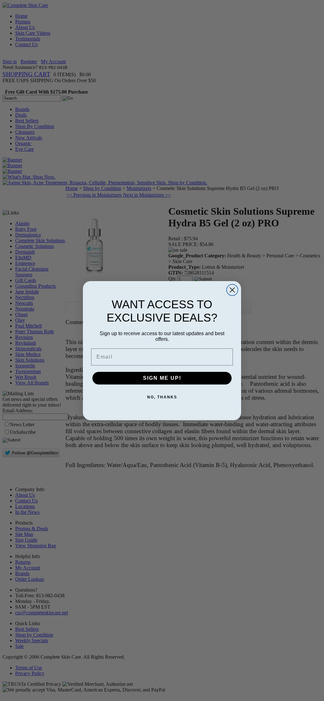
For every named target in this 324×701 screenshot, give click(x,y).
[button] (323, 700)
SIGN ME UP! (162, 378)
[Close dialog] (232, 290)
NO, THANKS (162, 397)
